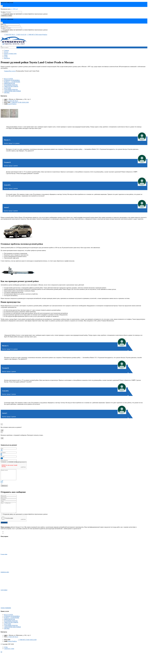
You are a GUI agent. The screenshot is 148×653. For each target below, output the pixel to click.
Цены (5, 55)
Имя (2, 24)
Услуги (6, 52)
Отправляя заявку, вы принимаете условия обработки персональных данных (25, 14)
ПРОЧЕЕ (7, 92)
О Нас (6, 56)
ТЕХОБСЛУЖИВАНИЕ (6, 607)
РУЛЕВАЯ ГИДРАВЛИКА (12, 80)
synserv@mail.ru (42, 34)
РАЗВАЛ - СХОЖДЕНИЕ (11, 617)
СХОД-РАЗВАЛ (4, 590)
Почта (2, 26)
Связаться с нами (9, 648)
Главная (6, 50)
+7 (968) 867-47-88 (32, 34)
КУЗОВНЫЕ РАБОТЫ (11, 85)
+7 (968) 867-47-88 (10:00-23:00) (19, 102)
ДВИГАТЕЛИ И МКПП (11, 86)
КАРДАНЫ (7, 88)
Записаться (4, 31)
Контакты (7, 58)
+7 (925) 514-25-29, (21, 34)
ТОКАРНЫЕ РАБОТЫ (11, 89)
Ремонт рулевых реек (10, 53)
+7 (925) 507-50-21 (12, 101)
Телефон (3, 12)
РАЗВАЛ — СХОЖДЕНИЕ (12, 82)
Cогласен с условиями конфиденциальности (14, 462)
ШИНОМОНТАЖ (9, 83)
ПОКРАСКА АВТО (5, 572)
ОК (2, 430)
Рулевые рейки (4, 554)
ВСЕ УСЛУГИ (8, 78)
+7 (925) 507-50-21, (9, 34)
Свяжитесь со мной (6, 15)
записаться (4, 485)
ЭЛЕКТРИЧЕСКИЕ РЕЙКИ (12, 91)
